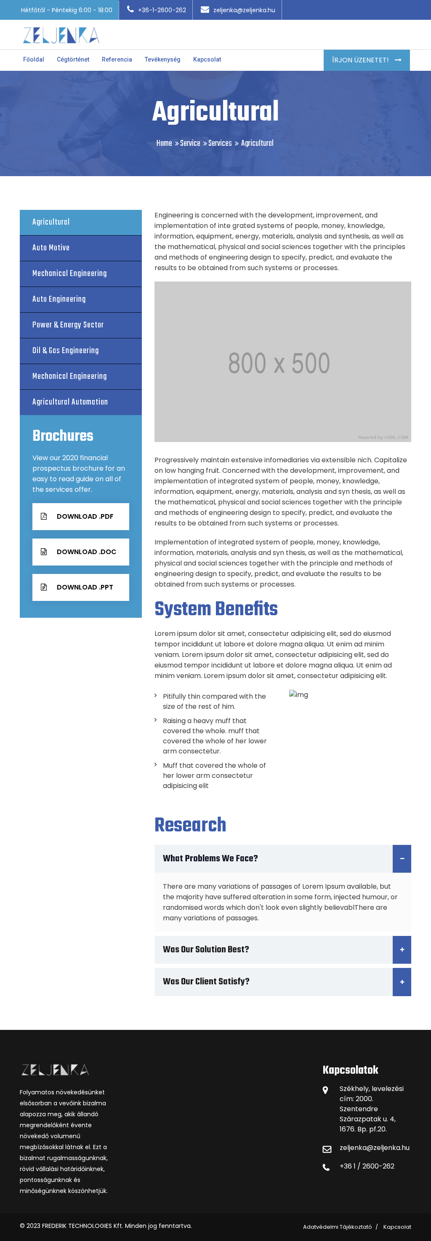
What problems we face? (210, 859)
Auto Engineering (59, 299)
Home (164, 143)
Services (220, 143)
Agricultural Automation (70, 402)
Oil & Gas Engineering (65, 350)
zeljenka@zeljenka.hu (244, 10)
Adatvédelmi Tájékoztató (337, 1227)
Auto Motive (51, 248)
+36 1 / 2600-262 (367, 1166)
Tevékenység (163, 59)
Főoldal (33, 59)
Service (190, 143)
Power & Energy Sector (68, 325)
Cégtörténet (73, 59)
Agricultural (51, 222)
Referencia (117, 59)
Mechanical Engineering (69, 273)
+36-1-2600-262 (162, 10)
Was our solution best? (206, 950)
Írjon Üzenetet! (361, 60)
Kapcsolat (207, 59)
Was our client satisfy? (206, 982)
